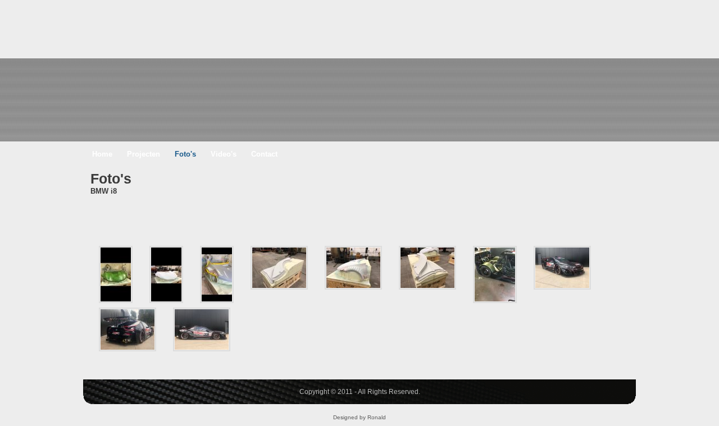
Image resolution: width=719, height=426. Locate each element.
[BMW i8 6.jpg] (353, 268)
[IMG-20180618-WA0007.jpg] (127, 329)
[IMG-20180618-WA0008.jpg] (201, 329)
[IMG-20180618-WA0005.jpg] (562, 268)
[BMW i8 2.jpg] (166, 274)
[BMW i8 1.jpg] (116, 274)
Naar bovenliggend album (104, 223)
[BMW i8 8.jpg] (495, 274)
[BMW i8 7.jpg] (427, 268)
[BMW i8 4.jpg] (279, 268)
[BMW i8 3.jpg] (217, 274)
